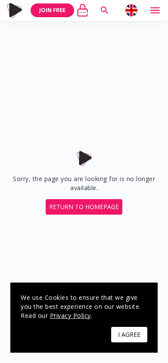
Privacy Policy (70, 315)
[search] (104, 10)
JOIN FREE (52, 10)
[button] (84, 207)
